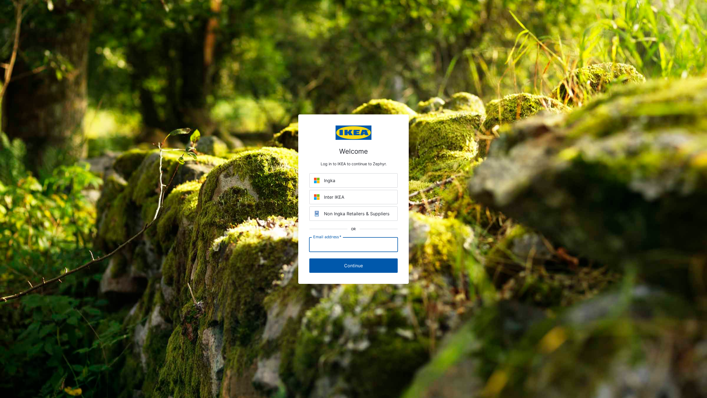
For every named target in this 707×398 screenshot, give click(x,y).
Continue (353, 265)
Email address (327, 236)
